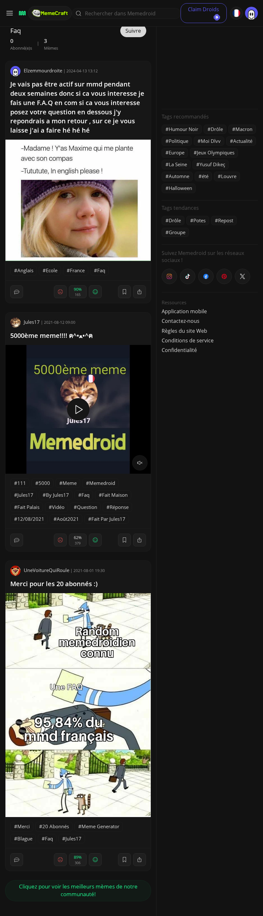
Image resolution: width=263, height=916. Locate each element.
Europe (176, 152)
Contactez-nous (180, 320)
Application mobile (184, 311)
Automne (179, 176)
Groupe (177, 232)
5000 (44, 483)
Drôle (217, 129)
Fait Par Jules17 (108, 519)
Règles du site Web (184, 330)
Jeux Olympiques (215, 152)
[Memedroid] (21, 13)
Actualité (242, 141)
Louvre (228, 176)
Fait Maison (115, 495)
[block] (139, 291)
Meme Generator (100, 826)
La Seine (178, 164)
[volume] (140, 462)
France (77, 270)
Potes (199, 220)
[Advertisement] (210, 64)
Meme (70, 483)
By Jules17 (57, 495)
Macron (243, 129)
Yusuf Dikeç (212, 164)
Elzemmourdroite (43, 70)
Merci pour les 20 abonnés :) (54, 583)
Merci (23, 826)
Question (87, 507)
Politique (178, 141)
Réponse (119, 507)
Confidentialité (179, 350)
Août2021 (68, 519)
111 (21, 483)
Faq (101, 270)
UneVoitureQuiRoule (46, 570)
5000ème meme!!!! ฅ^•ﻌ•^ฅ (51, 335)
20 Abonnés (55, 826)
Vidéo (58, 507)
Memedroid (102, 483)
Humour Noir (183, 129)
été (205, 176)
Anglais (25, 270)
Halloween (180, 188)
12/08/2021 (30, 519)
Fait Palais (28, 507)
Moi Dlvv (211, 141)
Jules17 (32, 322)
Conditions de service (188, 340)
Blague (24, 838)
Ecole (51, 270)
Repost (225, 220)
